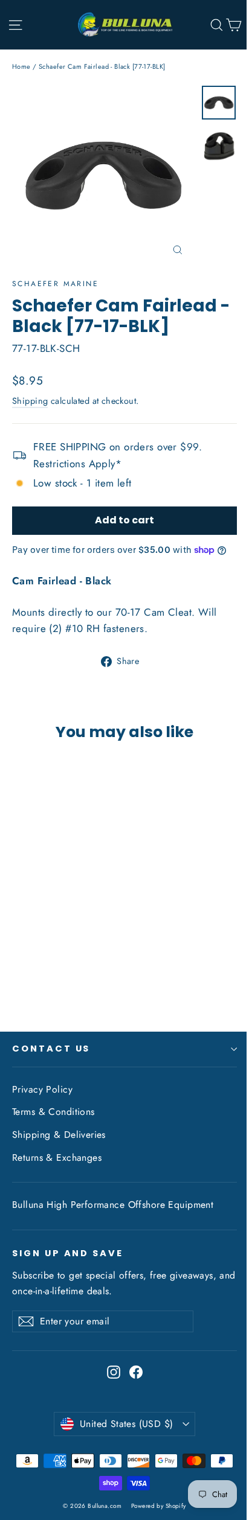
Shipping (30, 401)
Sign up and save (67, 1253)
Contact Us (51, 1049)
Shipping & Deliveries (59, 1135)
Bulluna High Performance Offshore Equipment (112, 1205)
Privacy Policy (42, 1089)
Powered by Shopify (158, 1505)
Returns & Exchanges (57, 1157)
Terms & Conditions (53, 1112)
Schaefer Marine (55, 283)
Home (21, 66)
